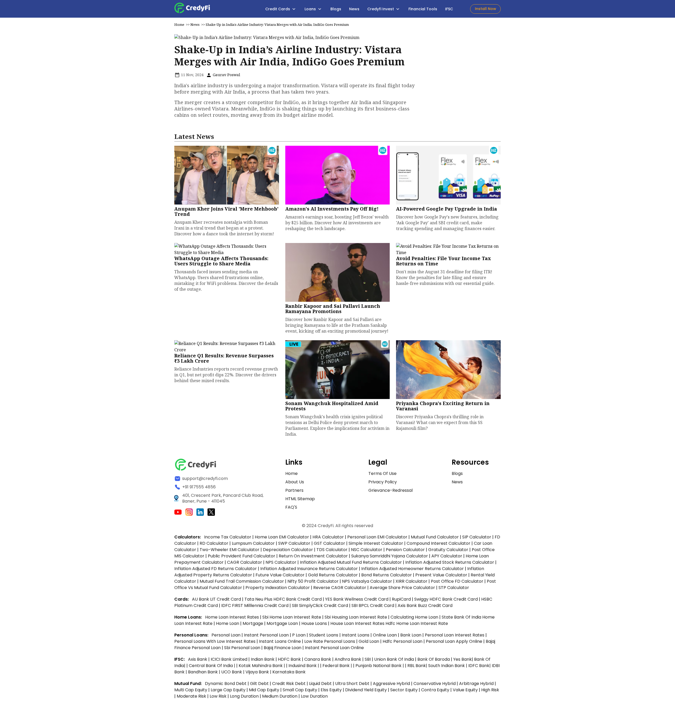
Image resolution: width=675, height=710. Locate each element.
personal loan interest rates (455, 635)
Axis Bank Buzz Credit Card (425, 605)
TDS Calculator (332, 550)
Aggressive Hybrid (391, 683)
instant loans (356, 635)
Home (179, 24)
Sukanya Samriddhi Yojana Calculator (389, 556)
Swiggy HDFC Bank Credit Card (446, 599)
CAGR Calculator (244, 562)
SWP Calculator (294, 543)
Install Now (485, 8)
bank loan (410, 635)
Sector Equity (404, 690)
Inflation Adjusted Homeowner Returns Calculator (412, 569)
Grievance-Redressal (390, 490)
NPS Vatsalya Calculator (367, 581)
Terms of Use (382, 473)
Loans (311, 9)
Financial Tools (422, 9)
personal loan (226, 635)
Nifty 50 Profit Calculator (313, 581)
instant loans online (280, 641)
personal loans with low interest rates (214, 641)
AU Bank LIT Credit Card (217, 599)
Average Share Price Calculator (402, 588)
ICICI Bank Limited (229, 659)
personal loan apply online (454, 641)
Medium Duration (279, 696)
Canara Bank (318, 659)
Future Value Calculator (280, 575)
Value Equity (465, 690)
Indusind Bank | (304, 666)
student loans (323, 635)
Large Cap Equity (228, 690)
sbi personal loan (242, 648)
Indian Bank (263, 659)
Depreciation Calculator (288, 550)
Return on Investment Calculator (313, 556)
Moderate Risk (191, 696)
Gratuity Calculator (448, 550)
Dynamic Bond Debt (226, 683)
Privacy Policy (382, 482)
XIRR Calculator (411, 581)
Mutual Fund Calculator (435, 537)
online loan (385, 635)
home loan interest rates (232, 617)
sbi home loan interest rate (291, 617)
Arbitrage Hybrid (476, 683)
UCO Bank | (233, 672)
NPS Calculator (281, 562)
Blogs (335, 9)
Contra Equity (435, 690)
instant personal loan (267, 635)
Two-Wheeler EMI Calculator (229, 550)
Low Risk (218, 696)
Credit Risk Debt (289, 683)
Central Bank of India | (212, 666)
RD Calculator (214, 543)
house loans (314, 623)
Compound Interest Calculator (438, 543)
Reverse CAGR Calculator (339, 588)
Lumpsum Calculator (253, 543)
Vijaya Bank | (258, 672)
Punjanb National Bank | (380, 666)
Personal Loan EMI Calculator (377, 537)
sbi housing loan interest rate (356, 617)
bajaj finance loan (283, 648)
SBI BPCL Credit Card (373, 605)
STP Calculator (453, 588)
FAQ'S (291, 507)
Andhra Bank (348, 659)
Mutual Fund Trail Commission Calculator (242, 581)
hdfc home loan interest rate (416, 623)
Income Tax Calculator (227, 537)
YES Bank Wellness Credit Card (356, 599)
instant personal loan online (334, 648)
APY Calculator (446, 556)
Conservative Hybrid (434, 683)
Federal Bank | (337, 666)
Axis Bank (198, 659)
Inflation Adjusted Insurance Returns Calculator (309, 569)
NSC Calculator (366, 550)
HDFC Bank (289, 659)
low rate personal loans (330, 641)
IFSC (449, 9)
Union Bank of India (394, 659)
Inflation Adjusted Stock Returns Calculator (449, 562)
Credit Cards (278, 9)
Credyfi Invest (381, 9)
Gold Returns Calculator (333, 575)
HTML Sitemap (300, 499)
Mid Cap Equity (264, 690)
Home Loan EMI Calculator (282, 537)
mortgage (253, 623)
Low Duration (314, 696)
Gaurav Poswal (226, 74)
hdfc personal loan (403, 641)
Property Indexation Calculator (277, 588)
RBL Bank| (417, 666)
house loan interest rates (357, 623)
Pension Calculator (405, 550)
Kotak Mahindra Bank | (262, 666)
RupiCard (402, 599)
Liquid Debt (320, 683)
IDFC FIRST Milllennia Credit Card (255, 605)
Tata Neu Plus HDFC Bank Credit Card (283, 599)
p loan (299, 635)
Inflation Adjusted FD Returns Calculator (215, 569)
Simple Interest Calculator (376, 543)
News (354, 9)
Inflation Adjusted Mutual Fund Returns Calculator (351, 562)
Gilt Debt (259, 683)
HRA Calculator (328, 537)
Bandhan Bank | (204, 672)
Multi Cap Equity (190, 690)
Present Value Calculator (441, 575)
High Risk (490, 690)
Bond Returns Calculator (386, 575)
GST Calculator (329, 543)
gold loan (369, 641)
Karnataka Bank (289, 672)
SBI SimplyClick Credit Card (320, 605)
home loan (228, 623)
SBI (368, 659)
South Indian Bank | (448, 666)
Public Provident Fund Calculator (241, 556)
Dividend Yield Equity (366, 690)
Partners (294, 490)
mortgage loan (283, 623)
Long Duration (244, 696)
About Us (294, 482)
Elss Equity (331, 690)
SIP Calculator (476, 537)
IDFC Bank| (480, 666)
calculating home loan (414, 617)
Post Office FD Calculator (457, 581)
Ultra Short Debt (352, 683)
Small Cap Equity (300, 690)
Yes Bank (462, 659)
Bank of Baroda (433, 659)
